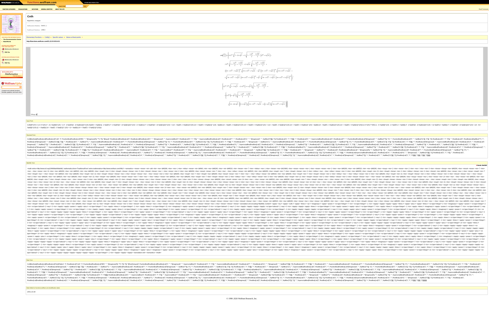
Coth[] (47, 37)
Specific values (58, 37)
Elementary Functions (34, 37)
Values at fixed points (73, 37)
